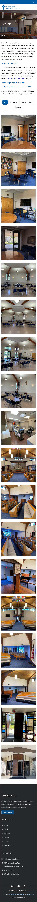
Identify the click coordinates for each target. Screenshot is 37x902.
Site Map (12, 890)
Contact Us (22, 890)
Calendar (6, 837)
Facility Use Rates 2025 (9, 63)
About (6, 829)
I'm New (6, 841)
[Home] (10, 7)
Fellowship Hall (8, 293)
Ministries (7, 833)
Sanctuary (7, 478)
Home (3, 35)
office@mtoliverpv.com (11, 874)
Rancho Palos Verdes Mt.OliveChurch (22, 894)
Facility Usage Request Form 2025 (12, 83)
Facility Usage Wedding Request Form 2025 (16, 87)
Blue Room (7, 145)
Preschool (7, 845)
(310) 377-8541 (9, 870)
